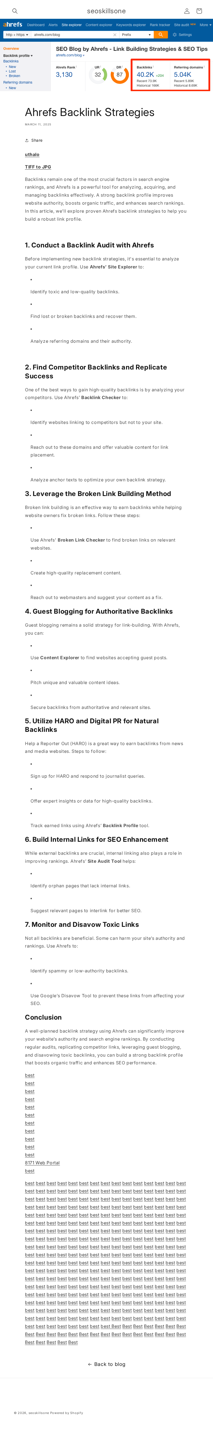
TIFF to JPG (38, 167)
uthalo (32, 154)
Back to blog (110, 1364)
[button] (15, 11)
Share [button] (37, 140)
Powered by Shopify (66, 1413)
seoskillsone (39, 1413)
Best (116, 1326)
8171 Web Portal (42, 1162)
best (29, 1075)
